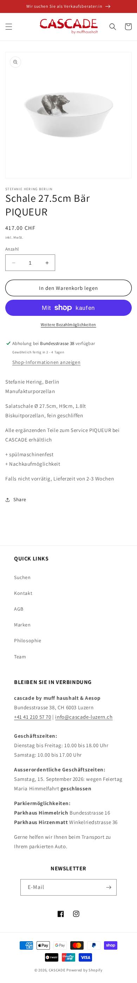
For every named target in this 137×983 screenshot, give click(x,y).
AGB (19, 609)
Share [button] (19, 499)
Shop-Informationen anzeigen (46, 362)
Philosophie (27, 640)
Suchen (22, 577)
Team (20, 656)
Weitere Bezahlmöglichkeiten (68, 324)
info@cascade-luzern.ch (83, 716)
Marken (22, 625)
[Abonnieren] (108, 887)
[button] (9, 26)
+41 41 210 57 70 (32, 716)
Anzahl (12, 249)
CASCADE (57, 970)
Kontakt (23, 593)
